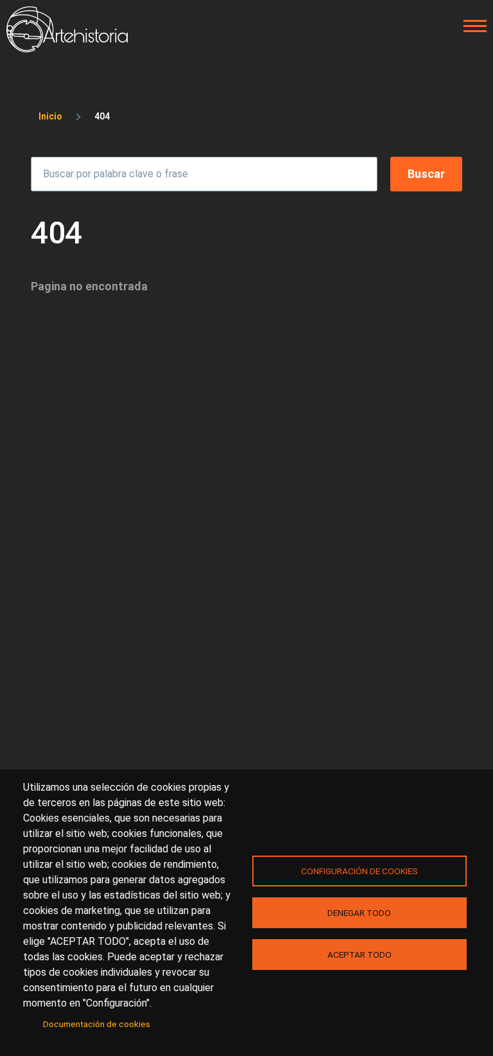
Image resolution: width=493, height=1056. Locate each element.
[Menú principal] (471, 26)
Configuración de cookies (359, 871)
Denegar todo (359, 913)
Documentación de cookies (96, 1024)
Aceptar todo (359, 954)
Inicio (50, 116)
